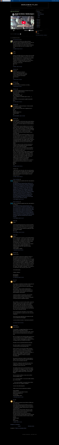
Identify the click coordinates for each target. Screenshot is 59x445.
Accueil (19, 426)
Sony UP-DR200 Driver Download (22, 186)
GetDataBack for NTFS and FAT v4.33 (23, 196)
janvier (39, 12)
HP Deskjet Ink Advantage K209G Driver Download (25, 214)
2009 (38, 25)
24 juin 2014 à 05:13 (17, 101)
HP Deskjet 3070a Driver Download (19, 183)
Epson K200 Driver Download (24, 209)
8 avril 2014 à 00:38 (17, 66)
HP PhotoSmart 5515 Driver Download (23, 194)
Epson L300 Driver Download (27, 184)
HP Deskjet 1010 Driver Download (22, 191)
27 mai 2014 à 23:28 (17, 79)
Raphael (14, 325)
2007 (38, 26)
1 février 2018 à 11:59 (18, 397)
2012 (38, 20)
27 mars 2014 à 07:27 (17, 48)
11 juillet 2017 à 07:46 (18, 322)
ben (13, 399)
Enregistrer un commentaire (15, 424)
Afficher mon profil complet (41, 35)
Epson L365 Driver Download (22, 197)
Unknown (14, 69)
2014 (38, 11)
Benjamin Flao (29, 5)
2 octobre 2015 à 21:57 (18, 199)
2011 (38, 22)
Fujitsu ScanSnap (16, 179)
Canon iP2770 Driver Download (22, 189)
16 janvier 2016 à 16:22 (18, 277)
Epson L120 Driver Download (24, 208)
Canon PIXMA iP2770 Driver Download (19, 205)
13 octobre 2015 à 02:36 (18, 232)
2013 (38, 19)
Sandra (14, 234)
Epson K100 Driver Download (24, 210)
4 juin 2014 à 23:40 (17, 86)
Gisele (14, 220)
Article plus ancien (31, 426)
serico (39, 17)
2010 (38, 23)
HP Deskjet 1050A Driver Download (19, 215)
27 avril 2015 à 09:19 (17, 176)
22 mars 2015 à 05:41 (17, 166)
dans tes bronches (41, 14)
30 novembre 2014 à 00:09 (19, 115)
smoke (39, 15)
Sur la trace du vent (16, 39)
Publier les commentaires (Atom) (20, 428)
